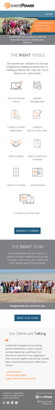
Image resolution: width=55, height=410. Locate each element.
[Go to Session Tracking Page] (16, 181)
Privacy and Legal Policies (13, 395)
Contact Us (7, 393)
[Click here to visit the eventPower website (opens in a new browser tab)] (44, 398)
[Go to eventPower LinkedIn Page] (13, 403)
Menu (47, 14)
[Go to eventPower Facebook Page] (9, 403)
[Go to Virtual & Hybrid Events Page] (16, 95)
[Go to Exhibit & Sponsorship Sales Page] (37, 123)
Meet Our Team (27, 318)
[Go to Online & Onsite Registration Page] (16, 123)
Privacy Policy (18, 393)
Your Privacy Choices (11, 398)
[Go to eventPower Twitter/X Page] (16, 403)
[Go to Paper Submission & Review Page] (37, 152)
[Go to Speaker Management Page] (37, 95)
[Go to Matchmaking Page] (16, 152)
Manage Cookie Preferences (46, 402)
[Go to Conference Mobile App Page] (26, 209)
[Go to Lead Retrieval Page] (37, 181)
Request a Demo (27, 231)
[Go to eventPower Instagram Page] (5, 403)
